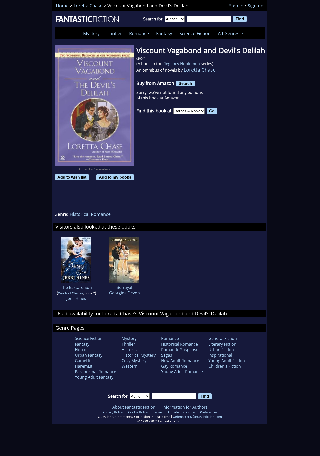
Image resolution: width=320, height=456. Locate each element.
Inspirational (220, 355)
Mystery (91, 33)
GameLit (83, 360)
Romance (139, 33)
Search (185, 83)
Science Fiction (195, 33)
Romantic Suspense (179, 349)
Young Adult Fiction (226, 360)
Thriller (114, 33)
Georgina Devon (124, 293)
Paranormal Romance (95, 371)
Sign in (236, 6)
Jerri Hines (76, 298)
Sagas (166, 355)
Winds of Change (70, 293)
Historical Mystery (139, 355)
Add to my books (115, 177)
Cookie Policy (138, 412)
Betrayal (124, 287)
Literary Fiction (222, 344)
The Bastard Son (76, 287)
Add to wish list (72, 177)
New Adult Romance (180, 360)
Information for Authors (185, 407)
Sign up (256, 6)
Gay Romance (174, 366)
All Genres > (232, 33)
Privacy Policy (113, 412)
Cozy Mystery (134, 360)
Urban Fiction (221, 349)
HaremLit (83, 366)
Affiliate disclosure (181, 412)
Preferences (209, 412)
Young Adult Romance (182, 371)
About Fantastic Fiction (134, 407)
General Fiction (222, 338)
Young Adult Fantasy (94, 377)
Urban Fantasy (88, 355)
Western (130, 366)
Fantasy (164, 33)
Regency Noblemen (182, 63)
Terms (157, 412)
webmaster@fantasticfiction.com (197, 416)
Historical (131, 349)
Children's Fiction (224, 366)
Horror (81, 349)
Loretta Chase (200, 69)
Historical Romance (90, 214)
